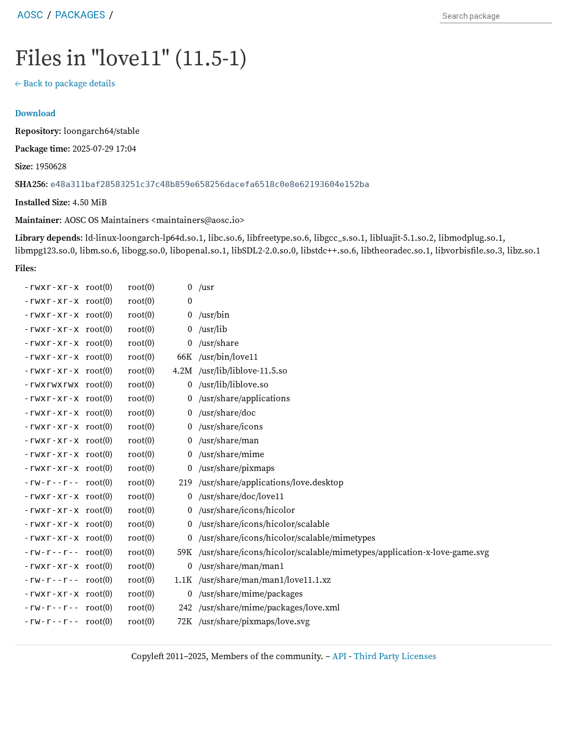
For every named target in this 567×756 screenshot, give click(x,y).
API (339, 656)
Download (35, 113)
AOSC (30, 14)
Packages (80, 14)
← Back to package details (65, 83)
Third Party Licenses (395, 656)
